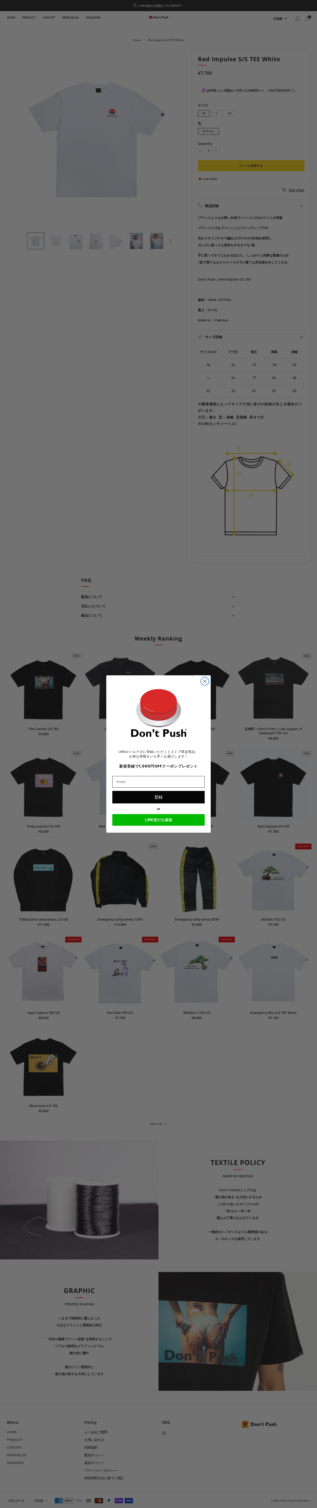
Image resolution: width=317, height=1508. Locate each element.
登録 (158, 797)
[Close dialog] (205, 681)
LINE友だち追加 (158, 820)
